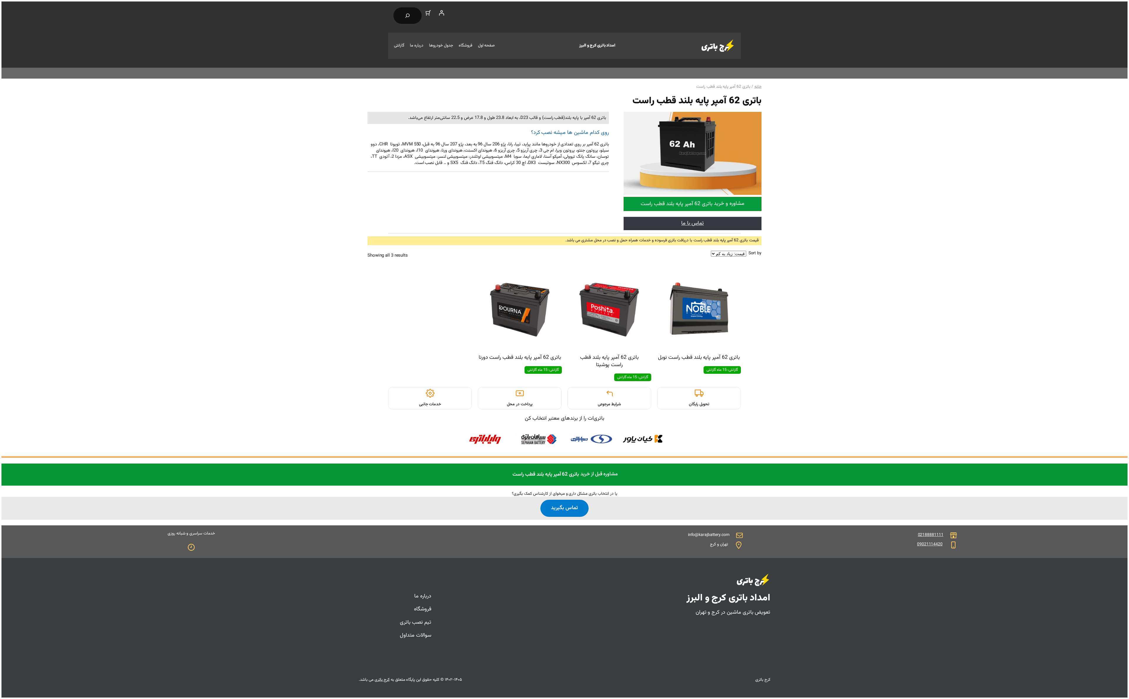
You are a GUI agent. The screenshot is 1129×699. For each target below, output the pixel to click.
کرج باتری (382, 680)
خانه (757, 87)
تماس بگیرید (564, 508)
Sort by (755, 253)
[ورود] (441, 12)
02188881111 (930, 535)
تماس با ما (692, 223)
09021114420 (930, 544)
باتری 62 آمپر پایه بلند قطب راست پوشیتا (609, 361)
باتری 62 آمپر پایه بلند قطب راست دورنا (520, 357)
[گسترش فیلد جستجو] (407, 15)
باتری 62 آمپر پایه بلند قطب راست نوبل (699, 357)
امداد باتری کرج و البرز (597, 45)
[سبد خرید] (428, 12)
